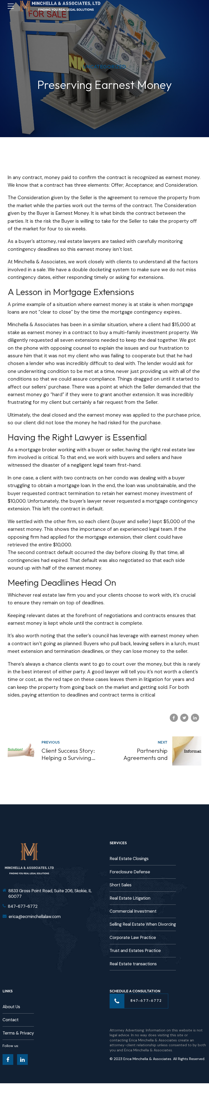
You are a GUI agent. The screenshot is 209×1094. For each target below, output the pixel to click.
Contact (11, 1019)
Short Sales (121, 885)
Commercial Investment (133, 911)
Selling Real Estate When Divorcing (143, 924)
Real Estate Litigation (130, 898)
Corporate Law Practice (133, 937)
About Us (11, 1006)
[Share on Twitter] (184, 718)
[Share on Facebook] (174, 718)
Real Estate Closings (129, 858)
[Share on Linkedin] (195, 718)
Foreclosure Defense (130, 872)
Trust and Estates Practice (135, 950)
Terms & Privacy (18, 1033)
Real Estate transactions (133, 964)
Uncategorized (104, 66)
